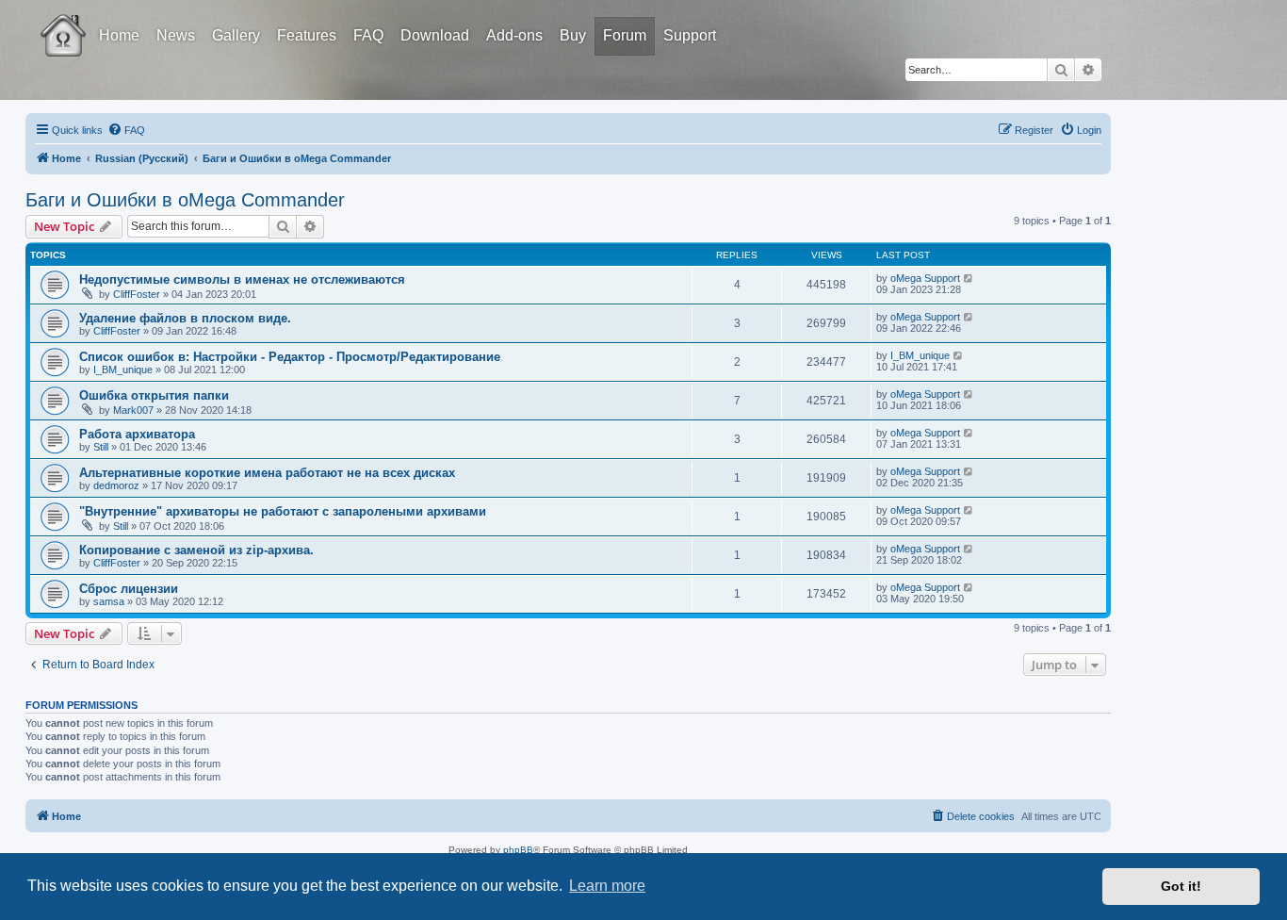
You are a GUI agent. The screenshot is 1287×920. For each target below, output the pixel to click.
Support (689, 35)
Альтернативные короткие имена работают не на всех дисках (267, 473)
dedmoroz (116, 485)
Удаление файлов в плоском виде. (185, 318)
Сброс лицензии (128, 589)
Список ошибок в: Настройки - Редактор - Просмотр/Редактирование (289, 357)
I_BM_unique (123, 369)
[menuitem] (126, 130)
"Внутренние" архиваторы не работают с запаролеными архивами (282, 511)
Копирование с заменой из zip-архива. (196, 550)
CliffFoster (136, 294)
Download (434, 35)
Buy (573, 35)
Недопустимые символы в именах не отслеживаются (242, 279)
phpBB (518, 850)
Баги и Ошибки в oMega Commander (185, 199)
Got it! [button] (1181, 886)
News (175, 35)
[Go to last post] (969, 278)
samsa (108, 601)
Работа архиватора (137, 434)
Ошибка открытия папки (154, 395)
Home (119, 35)
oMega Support (925, 278)
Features (306, 35)
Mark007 (133, 410)
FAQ (368, 35)
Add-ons (514, 35)
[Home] (80, 22)
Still (100, 446)
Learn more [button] (607, 886)
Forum (624, 35)
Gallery (236, 35)
